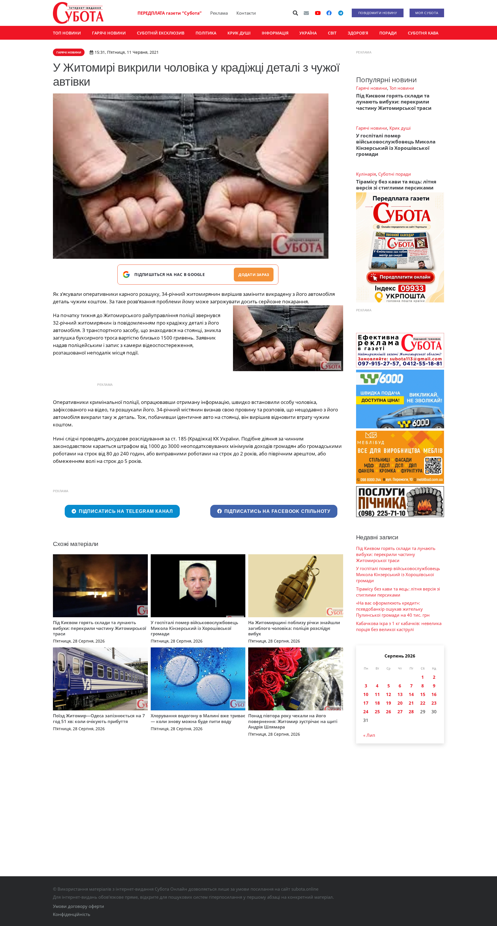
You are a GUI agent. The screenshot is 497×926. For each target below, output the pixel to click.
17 (365, 703)
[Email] (306, 13)
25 (377, 711)
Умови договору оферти (78, 906)
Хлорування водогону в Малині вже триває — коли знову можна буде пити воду (198, 718)
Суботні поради (394, 174)
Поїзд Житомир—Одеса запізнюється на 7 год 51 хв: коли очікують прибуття (99, 718)
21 (411, 703)
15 (422, 694)
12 (388, 694)
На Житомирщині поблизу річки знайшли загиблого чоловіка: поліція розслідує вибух (294, 628)
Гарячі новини (371, 88)
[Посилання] (78, 13)
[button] (295, 13)
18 (377, 703)
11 (377, 694)
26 (388, 711)
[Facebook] (329, 13)
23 (434, 703)
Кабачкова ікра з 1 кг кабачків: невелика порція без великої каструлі (398, 626)
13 (400, 694)
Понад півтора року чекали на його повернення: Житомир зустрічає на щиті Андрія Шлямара (292, 721)
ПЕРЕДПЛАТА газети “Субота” (169, 13)
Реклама (219, 13)
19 (388, 703)
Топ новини (401, 88)
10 (365, 694)
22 (422, 703)
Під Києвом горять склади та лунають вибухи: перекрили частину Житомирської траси (99, 628)
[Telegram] (340, 13)
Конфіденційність (71, 914)
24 (365, 711)
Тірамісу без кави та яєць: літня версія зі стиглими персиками (396, 184)
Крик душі (400, 128)
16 (434, 694)
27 (400, 711)
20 (400, 703)
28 (411, 711)
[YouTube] (318, 13)
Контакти (246, 13)
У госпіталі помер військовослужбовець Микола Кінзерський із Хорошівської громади (194, 628)
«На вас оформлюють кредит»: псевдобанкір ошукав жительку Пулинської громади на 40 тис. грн (393, 609)
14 (411, 694)
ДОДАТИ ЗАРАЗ (253, 274)
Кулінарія (366, 174)
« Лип (369, 735)
